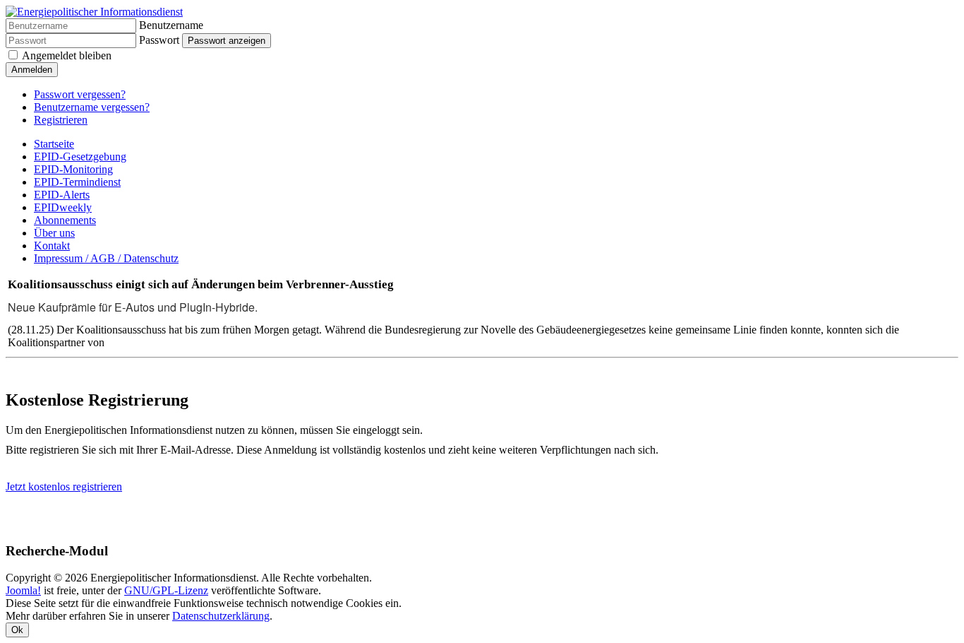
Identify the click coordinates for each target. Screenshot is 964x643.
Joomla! (23, 590)
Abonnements (65, 220)
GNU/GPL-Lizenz (166, 590)
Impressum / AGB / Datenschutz (106, 258)
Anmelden (31, 69)
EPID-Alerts (62, 195)
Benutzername (171, 25)
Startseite (54, 144)
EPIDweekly (63, 207)
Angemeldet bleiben (67, 55)
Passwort (159, 40)
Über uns (54, 233)
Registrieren (61, 120)
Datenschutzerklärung (221, 616)
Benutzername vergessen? (92, 107)
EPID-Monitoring (73, 169)
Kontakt (52, 246)
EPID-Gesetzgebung (80, 157)
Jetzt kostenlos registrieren (64, 486)
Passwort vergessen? (80, 94)
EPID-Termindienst (77, 182)
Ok (17, 630)
